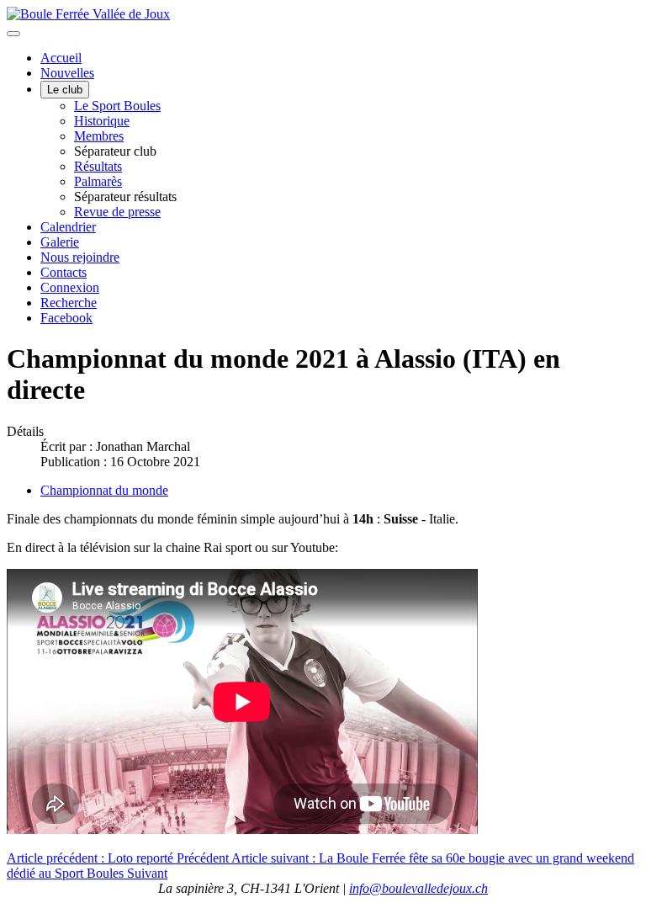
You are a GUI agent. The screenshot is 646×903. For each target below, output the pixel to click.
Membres (99, 136)
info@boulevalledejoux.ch (418, 888)
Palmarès (98, 181)
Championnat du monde (104, 490)
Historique (102, 121)
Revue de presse (117, 212)
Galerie (59, 242)
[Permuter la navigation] (13, 33)
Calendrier (68, 227)
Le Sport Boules (117, 105)
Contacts (63, 272)
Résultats (98, 166)
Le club (64, 89)
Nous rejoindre (79, 257)
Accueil (61, 57)
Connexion (69, 287)
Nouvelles (67, 73)
